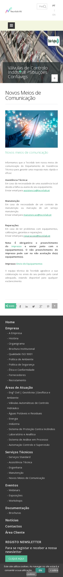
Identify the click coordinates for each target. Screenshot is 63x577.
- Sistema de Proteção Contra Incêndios (31, 429)
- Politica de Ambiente (20, 359)
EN (53, 15)
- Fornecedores (16, 375)
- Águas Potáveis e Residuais (24, 413)
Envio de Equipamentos (29, 263)
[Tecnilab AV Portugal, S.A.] (13, 10)
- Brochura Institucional (21, 348)
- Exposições (15, 495)
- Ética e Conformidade (20, 369)
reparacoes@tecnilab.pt (36, 235)
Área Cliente (15, 532)
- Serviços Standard (18, 457)
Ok (40, 570)
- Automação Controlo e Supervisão (28, 444)
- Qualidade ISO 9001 (20, 354)
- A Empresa (14, 333)
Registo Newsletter (23, 542)
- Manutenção (15, 472)
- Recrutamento (16, 380)
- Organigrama (15, 343)
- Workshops (14, 500)
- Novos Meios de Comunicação (26, 478)
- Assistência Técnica (19, 462)
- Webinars (13, 490)
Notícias (11, 520)
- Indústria (13, 424)
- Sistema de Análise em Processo (27, 439)
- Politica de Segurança (20, 364)
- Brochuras (14, 513)
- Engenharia (14, 467)
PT (53, 6)
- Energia (12, 418)
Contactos (13, 526)
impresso (16, 246)
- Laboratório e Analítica (21, 434)
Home (10, 322)
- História (12, 338)
